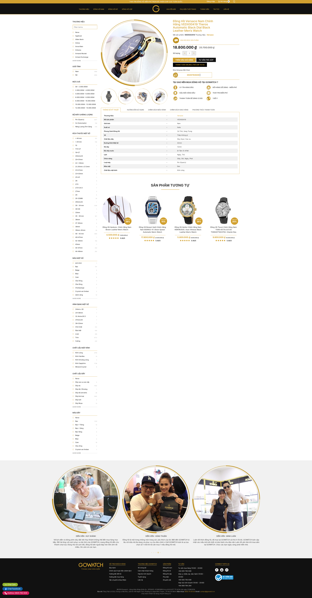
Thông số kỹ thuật (111, 110)
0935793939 (193, 75)
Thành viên (204, 9)
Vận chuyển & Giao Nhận (117, 580)
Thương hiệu (84, 9)
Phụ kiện (166, 577)
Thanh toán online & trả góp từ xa (190, 65)
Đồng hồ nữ (113, 9)
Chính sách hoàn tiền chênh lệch (120, 571)
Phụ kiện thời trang (188, 9)
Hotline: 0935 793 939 (17, 593)
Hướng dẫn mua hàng (116, 577)
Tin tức (216, 9)
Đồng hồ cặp (127, 9)
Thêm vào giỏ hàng (184, 60)
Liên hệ (226, 9)
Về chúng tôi (142, 568)
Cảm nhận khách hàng (145, 571)
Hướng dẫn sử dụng (135, 110)
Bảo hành (112, 568)
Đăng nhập (211, 1)
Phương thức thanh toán (203, 110)
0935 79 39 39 (190, 591)
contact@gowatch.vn (207, 591)
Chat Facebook (13, 589)
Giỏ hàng (224, 1)
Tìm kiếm (234, 1)
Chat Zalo (11, 584)
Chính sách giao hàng (179, 110)
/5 (122, 238)
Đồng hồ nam (98, 9)
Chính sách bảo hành (157, 110)
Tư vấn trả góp (206, 60)
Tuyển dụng (142, 577)
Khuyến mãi (171, 9)
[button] (151, 552)
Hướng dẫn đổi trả (115, 574)
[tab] (111, 110)
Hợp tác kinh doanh (144, 574)
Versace (180, 116)
